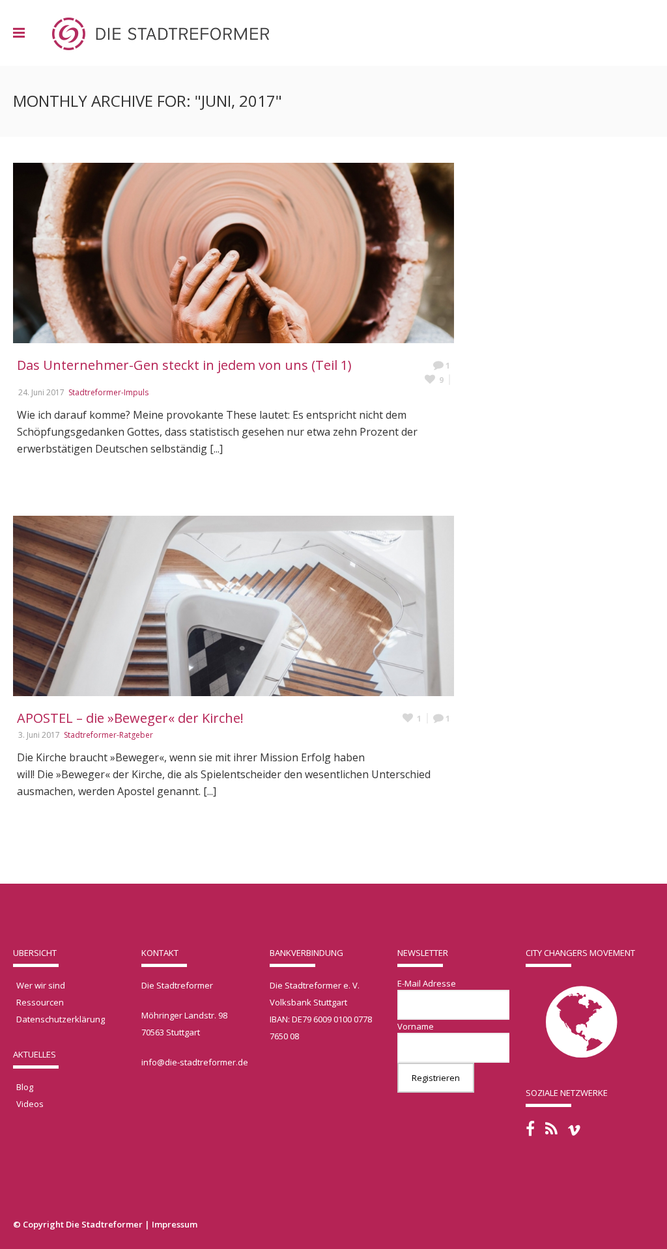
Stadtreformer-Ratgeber (108, 734)
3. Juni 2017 (39, 734)
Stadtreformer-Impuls (108, 392)
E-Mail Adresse (426, 983)
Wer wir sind (40, 985)
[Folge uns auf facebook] (530, 1128)
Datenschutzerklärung (60, 1019)
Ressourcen (40, 1002)
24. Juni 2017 (41, 392)
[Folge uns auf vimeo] (574, 1130)
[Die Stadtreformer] (160, 32)
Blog (24, 1087)
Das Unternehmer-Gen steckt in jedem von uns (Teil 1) (184, 365)
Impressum (174, 1224)
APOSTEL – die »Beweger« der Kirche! (130, 718)
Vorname (415, 1026)
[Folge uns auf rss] (551, 1128)
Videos (30, 1104)
